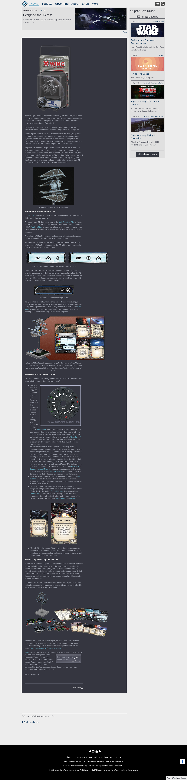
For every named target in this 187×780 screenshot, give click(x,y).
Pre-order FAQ (110, 761)
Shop (85, 3)
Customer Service (80, 757)
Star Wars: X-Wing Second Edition (153, 83)
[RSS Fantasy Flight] (100, 751)
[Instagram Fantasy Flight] (93, 751)
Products (46, 3)
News (34, 3)
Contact (118, 757)
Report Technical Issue (176, 778)
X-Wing (43, 10)
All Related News (147, 154)
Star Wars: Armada (158, 21)
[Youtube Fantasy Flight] (97, 751)
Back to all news (31, 722)
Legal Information (98, 761)
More (95, 3)
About (75, 3)
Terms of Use (88, 761)
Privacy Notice (68, 761)
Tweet (125, 32)
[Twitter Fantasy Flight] (90, 751)
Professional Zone (105, 757)
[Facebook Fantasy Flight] (87, 751)
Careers (92, 757)
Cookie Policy (78, 761)
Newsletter (119, 761)
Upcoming (62, 3)
